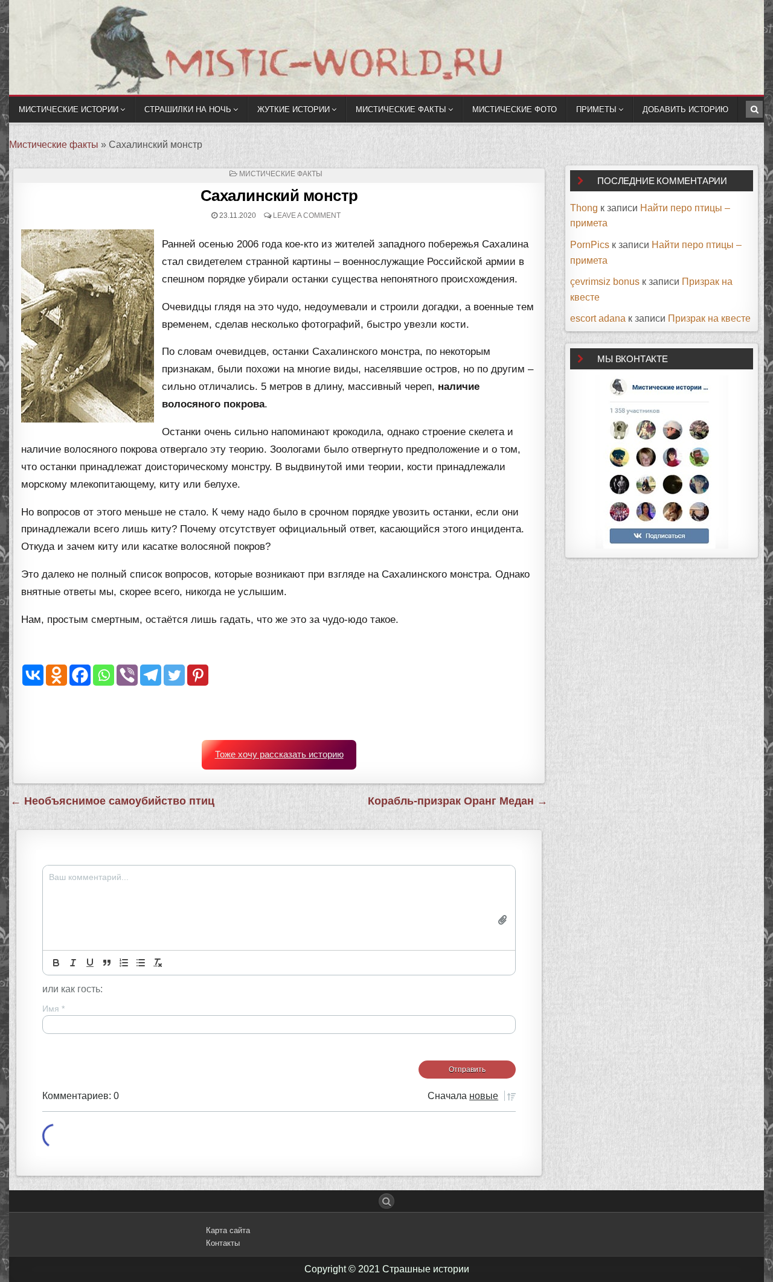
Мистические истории (68, 109)
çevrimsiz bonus (605, 281)
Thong (584, 208)
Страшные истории (425, 1269)
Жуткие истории (293, 109)
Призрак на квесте (709, 318)
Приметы (596, 109)
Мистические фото (514, 109)
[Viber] (127, 675)
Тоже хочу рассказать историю (279, 754)
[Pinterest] (197, 675)
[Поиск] (754, 109)
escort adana (598, 318)
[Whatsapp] (103, 675)
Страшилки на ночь (187, 109)
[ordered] (123, 962)
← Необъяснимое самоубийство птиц (112, 801)
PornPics (589, 245)
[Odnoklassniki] (56, 675)
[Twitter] (174, 675)
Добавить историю (685, 109)
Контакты (223, 1243)
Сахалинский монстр (279, 196)
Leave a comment (307, 215)
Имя (53, 1008)
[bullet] (140, 962)
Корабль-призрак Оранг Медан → (458, 801)
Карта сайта (228, 1230)
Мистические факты (401, 109)
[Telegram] (150, 675)
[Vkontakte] (32, 675)
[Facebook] (80, 675)
